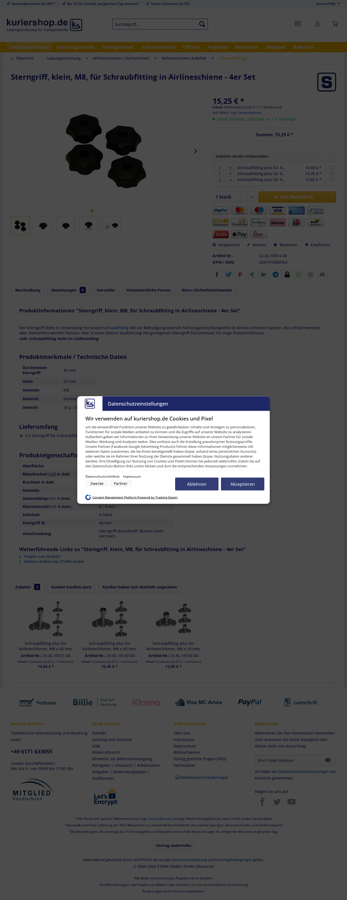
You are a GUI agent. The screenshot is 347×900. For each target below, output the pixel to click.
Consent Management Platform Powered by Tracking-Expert (135, 497)
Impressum (132, 476)
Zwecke (97, 483)
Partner (120, 483)
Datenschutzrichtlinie (102, 476)
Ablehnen (197, 484)
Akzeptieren (242, 484)
